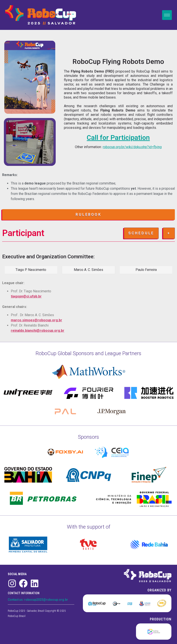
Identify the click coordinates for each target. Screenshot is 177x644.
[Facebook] (23, 583)
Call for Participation (118, 138)
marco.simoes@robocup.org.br (36, 320)
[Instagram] (12, 583)
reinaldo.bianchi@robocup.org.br (37, 330)
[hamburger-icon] (167, 15)
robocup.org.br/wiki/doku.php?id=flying (132, 147)
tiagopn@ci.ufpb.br (26, 296)
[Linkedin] (34, 583)
